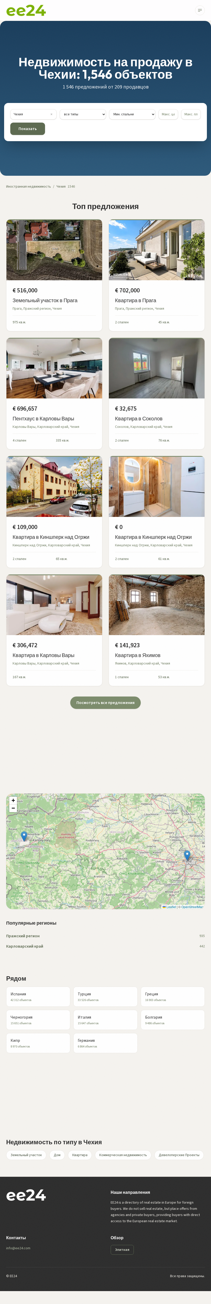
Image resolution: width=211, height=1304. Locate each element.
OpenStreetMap (192, 907)
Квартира (79, 1155)
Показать (28, 129)
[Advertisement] (105, 745)
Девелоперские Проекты (179, 1155)
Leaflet (171, 907)
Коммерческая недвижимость (123, 1155)
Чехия (61, 186)
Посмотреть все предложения (105, 703)
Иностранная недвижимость (28, 186)
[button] (187, 855)
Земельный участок (26, 1155)
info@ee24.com (18, 1248)
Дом (57, 1155)
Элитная (122, 1249)
